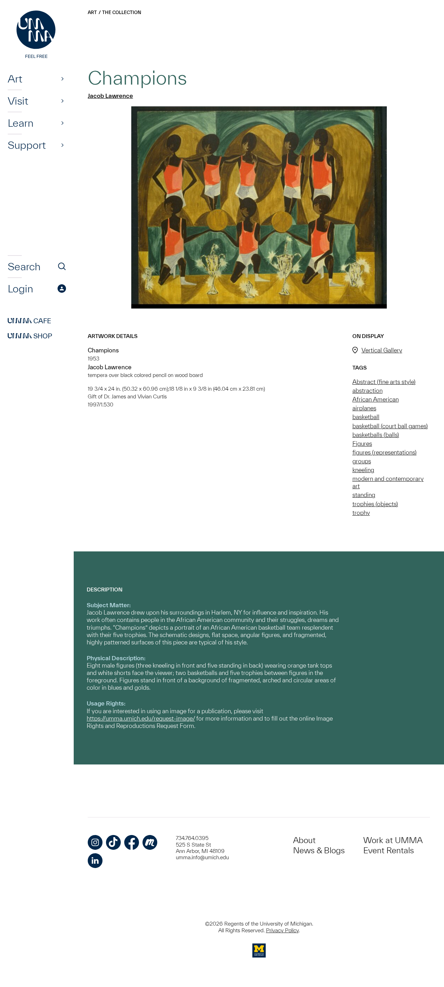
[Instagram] (95, 842)
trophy (361, 512)
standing (363, 494)
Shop (30, 336)
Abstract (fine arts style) (384, 381)
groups (361, 461)
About (304, 840)
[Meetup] (150, 842)
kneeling (363, 469)
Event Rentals (388, 850)
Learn (20, 123)
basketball (365, 416)
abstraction (367, 390)
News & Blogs (319, 850)
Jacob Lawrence (110, 95)
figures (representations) (384, 452)
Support (27, 145)
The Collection (121, 12)
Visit (18, 101)
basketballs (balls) (375, 434)
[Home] (37, 35)
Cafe (29, 321)
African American (375, 399)
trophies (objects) (375, 504)
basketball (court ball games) (390, 426)
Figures (362, 443)
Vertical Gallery (382, 350)
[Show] (62, 78)
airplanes (364, 408)
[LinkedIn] (95, 860)
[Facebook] (131, 842)
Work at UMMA (393, 840)
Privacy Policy (282, 930)
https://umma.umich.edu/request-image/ (141, 718)
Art (15, 79)
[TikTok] (113, 842)
